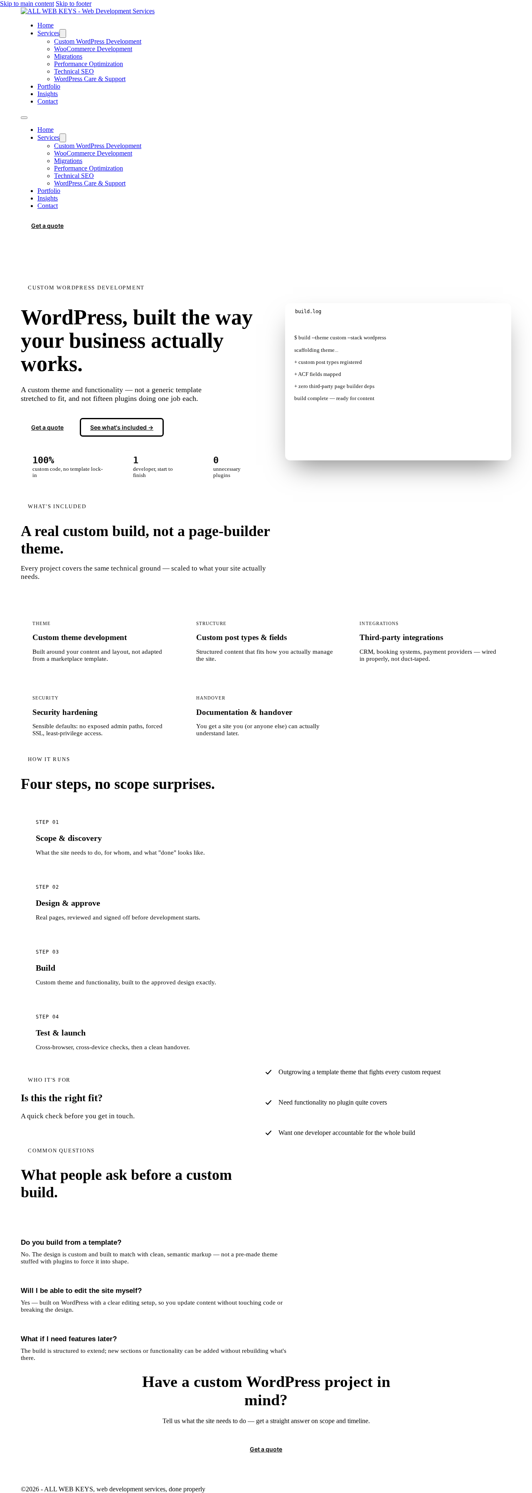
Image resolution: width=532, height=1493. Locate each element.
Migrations (68, 56)
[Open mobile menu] (24, 117)
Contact (47, 101)
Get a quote (47, 225)
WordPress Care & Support (90, 78)
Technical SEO (74, 71)
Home (45, 25)
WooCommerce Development (93, 48)
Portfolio (48, 86)
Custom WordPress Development (97, 41)
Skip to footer (73, 3)
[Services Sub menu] (62, 33)
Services (48, 33)
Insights (47, 93)
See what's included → (121, 427)
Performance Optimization (88, 63)
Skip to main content (27, 3)
